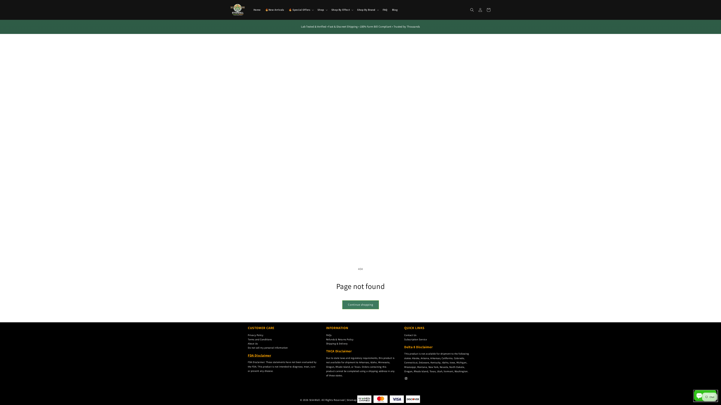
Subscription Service (415, 339)
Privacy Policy (255, 335)
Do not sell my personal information (268, 347)
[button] (300, 10)
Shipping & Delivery (337, 343)
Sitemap (352, 400)
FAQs (329, 335)
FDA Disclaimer (259, 355)
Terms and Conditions (260, 339)
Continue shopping (360, 304)
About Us (253, 343)
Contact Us (410, 335)
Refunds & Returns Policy (340, 339)
